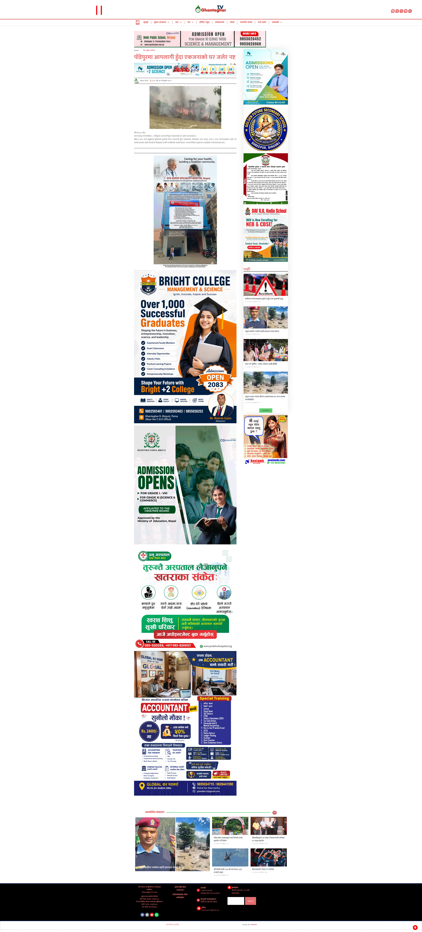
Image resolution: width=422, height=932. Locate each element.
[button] (265, 410)
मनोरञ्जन (219, 22)
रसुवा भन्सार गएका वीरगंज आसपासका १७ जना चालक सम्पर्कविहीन (265, 398)
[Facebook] (142, 915)
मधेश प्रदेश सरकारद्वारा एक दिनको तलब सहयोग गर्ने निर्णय (228, 839)
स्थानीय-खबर (246, 22)
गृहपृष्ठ (145, 22)
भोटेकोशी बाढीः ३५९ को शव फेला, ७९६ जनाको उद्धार (228, 871)
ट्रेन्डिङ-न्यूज (204, 22)
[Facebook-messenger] (147, 915)
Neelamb (253, 924)
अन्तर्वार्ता (275, 22)
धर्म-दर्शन (262, 22)
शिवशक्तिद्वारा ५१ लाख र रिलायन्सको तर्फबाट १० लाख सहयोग (268, 839)
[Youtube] (152, 915)
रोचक (232, 22)
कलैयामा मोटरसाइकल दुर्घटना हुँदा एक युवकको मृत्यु (264, 299)
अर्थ (176, 22)
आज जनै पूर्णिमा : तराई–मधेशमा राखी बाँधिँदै (261, 364)
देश (188, 22)
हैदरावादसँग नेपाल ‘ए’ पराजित (263, 869)
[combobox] (235, 901)
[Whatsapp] (410, 11)
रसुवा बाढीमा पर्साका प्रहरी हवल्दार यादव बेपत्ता (262, 331)
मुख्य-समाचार (160, 22)
